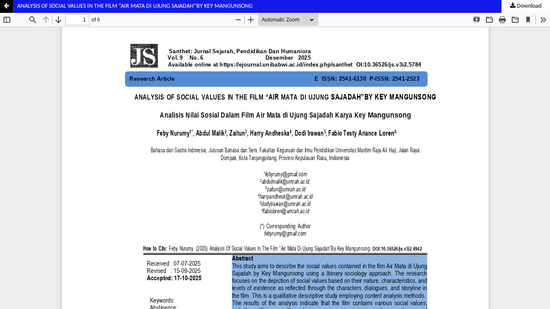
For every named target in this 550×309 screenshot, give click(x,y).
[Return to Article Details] (6, 6)
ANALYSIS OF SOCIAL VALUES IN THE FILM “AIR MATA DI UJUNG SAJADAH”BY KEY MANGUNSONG (135, 6)
